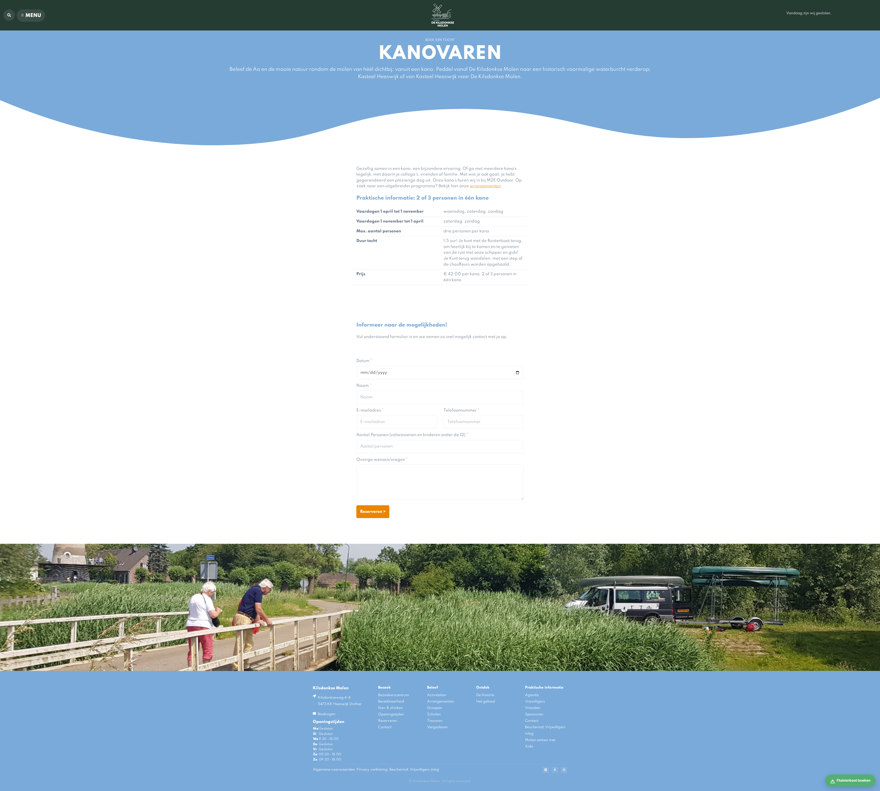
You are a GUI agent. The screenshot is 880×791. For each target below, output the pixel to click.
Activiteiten (436, 695)
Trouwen (434, 721)
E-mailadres (369, 410)
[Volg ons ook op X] (545, 770)
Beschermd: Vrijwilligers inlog (545, 730)
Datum (364, 361)
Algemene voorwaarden (334, 770)
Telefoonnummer (461, 410)
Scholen (434, 714)
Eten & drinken (390, 708)
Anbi (529, 746)
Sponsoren (534, 714)
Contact (384, 727)
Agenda (532, 695)
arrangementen (485, 186)
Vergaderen (437, 727)
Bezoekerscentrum (393, 695)
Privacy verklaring (372, 770)
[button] (9, 15)
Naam (363, 386)
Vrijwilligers (535, 701)
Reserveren (387, 721)
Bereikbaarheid (391, 701)
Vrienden (532, 708)
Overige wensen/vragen (381, 460)
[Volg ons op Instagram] (564, 770)
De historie (485, 695)
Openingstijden (391, 714)
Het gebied (485, 701)
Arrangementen (440, 701)
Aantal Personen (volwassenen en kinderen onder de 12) (412, 435)
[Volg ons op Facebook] (555, 770)
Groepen (434, 708)
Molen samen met (540, 740)
